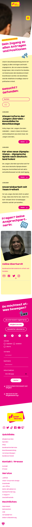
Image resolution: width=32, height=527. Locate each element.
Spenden (5, 442)
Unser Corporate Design (10, 480)
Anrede (6, 341)
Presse (4, 469)
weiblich (19, 344)
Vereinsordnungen (8, 453)
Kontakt (5, 466)
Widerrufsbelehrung (9, 517)
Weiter (16, 380)
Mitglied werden (8, 439)
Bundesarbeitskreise (9, 447)
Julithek (5, 478)
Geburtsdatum (9, 370)
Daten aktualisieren (9, 489)
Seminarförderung (8, 492)
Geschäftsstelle (7, 497)
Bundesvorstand (8, 456)
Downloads (6, 483)
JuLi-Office (6, 486)
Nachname (7, 361)
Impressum (6, 506)
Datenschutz (6, 509)
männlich (9, 344)
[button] (28, 18)
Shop (4, 445)
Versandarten (7, 515)
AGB (3, 512)
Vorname (7, 352)
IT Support (6, 495)
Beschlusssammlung (9, 450)
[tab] (16, 320)
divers (8, 346)
